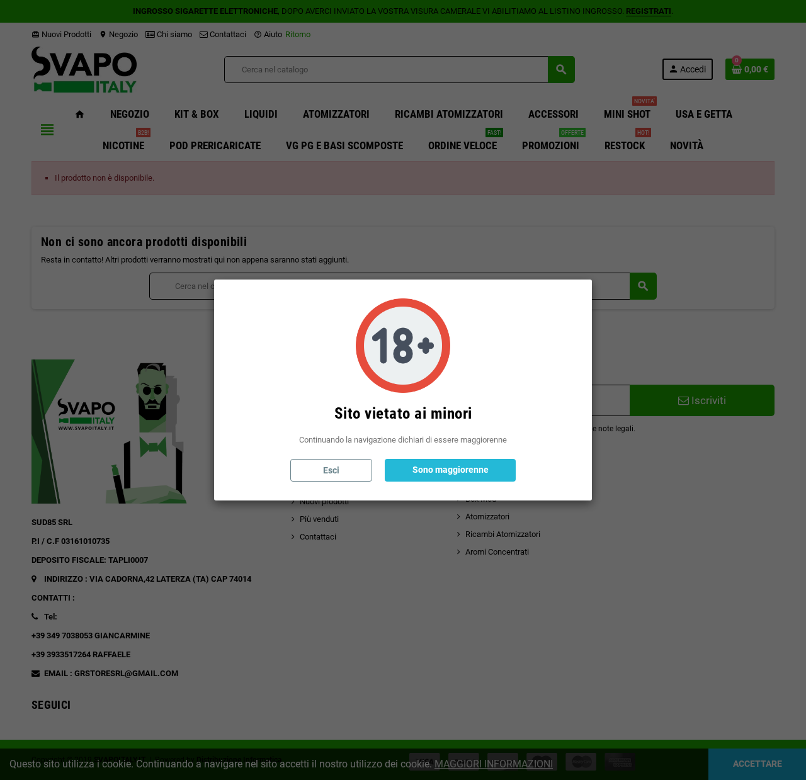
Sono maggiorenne (450, 470)
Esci (331, 470)
